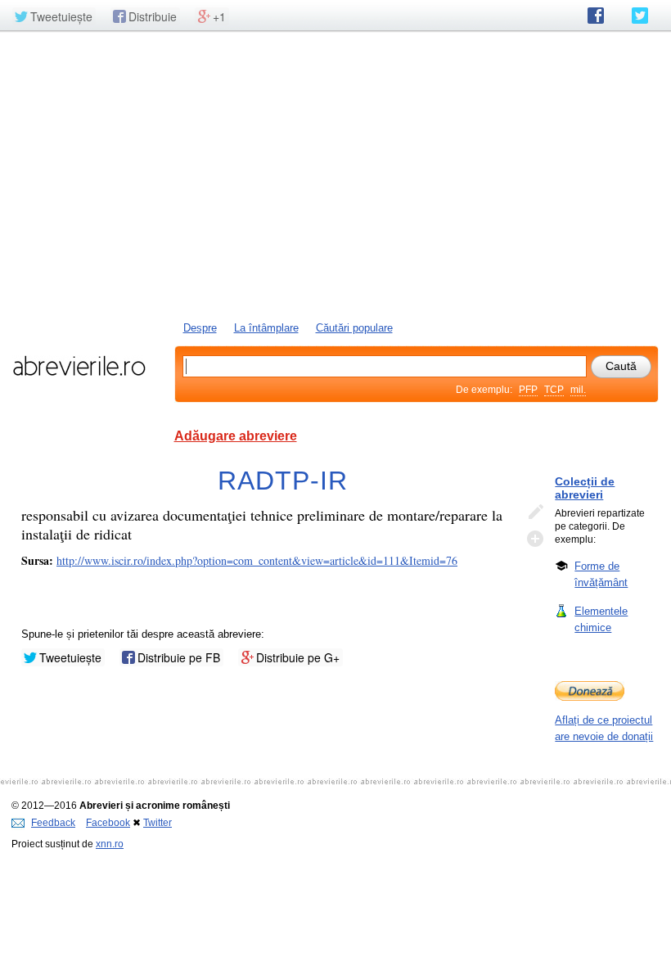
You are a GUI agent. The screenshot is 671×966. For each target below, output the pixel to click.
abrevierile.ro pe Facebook (596, 15)
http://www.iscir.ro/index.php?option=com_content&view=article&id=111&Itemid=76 (256, 560)
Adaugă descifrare (535, 538)
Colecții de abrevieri (585, 488)
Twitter (157, 822)
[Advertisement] (335, 174)
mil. (578, 389)
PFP (528, 389)
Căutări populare (354, 328)
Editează (535, 512)
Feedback (53, 822)
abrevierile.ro (79, 366)
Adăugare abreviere (235, 436)
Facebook (108, 822)
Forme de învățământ (601, 574)
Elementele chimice (601, 619)
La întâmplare (266, 328)
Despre (200, 328)
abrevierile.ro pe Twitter (640, 15)
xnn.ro (110, 844)
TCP (554, 389)
